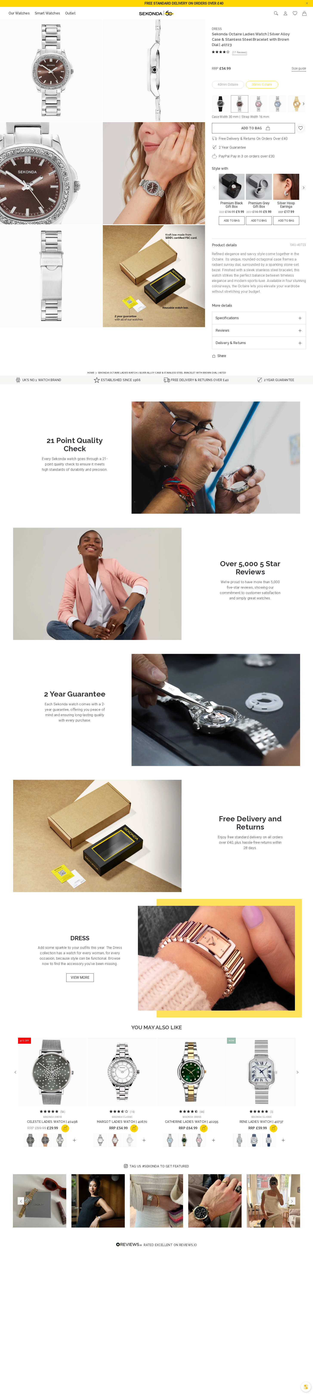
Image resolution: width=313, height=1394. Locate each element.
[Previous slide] (214, 187)
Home (91, 372)
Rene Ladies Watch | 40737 (261, 1121)
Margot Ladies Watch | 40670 (122, 1121)
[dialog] (306, 1387)
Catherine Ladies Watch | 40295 (192, 1121)
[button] (310, 3)
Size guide (299, 68)
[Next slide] (303, 104)
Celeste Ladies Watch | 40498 (52, 1121)
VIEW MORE (80, 977)
